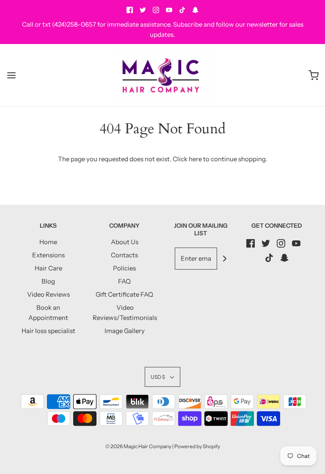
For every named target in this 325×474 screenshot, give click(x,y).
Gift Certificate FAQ (124, 294)
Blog (48, 281)
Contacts (124, 255)
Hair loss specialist (48, 331)
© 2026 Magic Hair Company (138, 446)
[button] (162, 377)
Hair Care (48, 268)
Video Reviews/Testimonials (125, 312)
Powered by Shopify (197, 446)
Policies (124, 268)
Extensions (48, 255)
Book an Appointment (48, 312)
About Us (124, 242)
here (195, 159)
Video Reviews (48, 294)
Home (48, 242)
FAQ (124, 281)
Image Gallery (125, 331)
